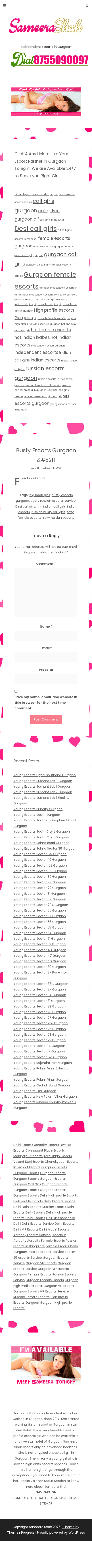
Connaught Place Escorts (45, 1150)
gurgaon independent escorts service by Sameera (48, 294)
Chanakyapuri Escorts (61, 1161)
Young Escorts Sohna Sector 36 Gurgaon (45, 848)
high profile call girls (46, 304)
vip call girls (55, 396)
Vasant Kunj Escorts (28, 1161)
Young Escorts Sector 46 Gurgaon (39, 961)
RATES (43, 1498)
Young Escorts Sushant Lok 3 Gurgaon (42, 781)
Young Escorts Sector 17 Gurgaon (39, 1051)
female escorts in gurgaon (48, 246)
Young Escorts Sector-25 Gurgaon (40, 854)
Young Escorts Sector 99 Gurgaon (39, 882)
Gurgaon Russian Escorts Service (38, 1252)
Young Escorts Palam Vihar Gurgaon (41, 1079)
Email (46, 648)
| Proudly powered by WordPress (60, 1532)
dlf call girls (65, 230)
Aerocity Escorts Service (32, 1235)
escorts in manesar (26, 239)
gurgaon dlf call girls (38, 264)
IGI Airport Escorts (26, 1167)
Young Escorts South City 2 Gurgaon (41, 831)
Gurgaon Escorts (54, 1167)
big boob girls (23, 194)
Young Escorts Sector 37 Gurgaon (39, 989)
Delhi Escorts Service (38, 1223)
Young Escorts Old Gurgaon (34, 1091)
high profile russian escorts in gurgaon (37, 324)
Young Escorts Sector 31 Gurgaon (39, 1001)
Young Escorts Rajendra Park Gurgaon (42, 1063)
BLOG (73, 1498)
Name (46, 626)
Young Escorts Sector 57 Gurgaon (39, 916)
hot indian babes (32, 337)
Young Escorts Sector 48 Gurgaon (39, 950)
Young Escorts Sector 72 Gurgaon (39, 888)
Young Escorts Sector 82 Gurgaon (39, 876)
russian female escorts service (43, 385)
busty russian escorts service (53, 500)
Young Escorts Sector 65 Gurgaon (39, 910)
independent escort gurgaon (48, 345)
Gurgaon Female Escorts (32, 1274)
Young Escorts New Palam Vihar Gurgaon (45, 1096)
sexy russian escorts (58, 517)
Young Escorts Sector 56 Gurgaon (39, 922)
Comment (46, 563)
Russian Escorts (54, 1207)
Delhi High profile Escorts (59, 1195)
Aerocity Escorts (46, 1145)
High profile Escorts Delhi (32, 1201)
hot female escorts (51, 330)
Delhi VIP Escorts (25, 1229)
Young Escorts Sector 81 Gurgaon (39, 893)
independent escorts (36, 352)
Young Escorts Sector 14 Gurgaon (39, 1046)
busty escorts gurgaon (44, 194)
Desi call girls (36, 228)
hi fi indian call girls (51, 506)
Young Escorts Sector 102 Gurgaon (40, 865)
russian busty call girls (48, 512)
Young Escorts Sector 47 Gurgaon (39, 955)
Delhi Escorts (23, 1145)
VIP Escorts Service (54, 1291)
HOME (17, 1498)
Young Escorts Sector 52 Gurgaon (39, 944)
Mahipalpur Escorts (28, 1156)
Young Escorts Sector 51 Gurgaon (39, 938)
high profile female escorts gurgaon (55, 318)
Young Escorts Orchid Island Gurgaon (42, 1085)
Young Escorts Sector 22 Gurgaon (39, 1040)
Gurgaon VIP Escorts (41, 1263)
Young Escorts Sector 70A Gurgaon (40, 905)
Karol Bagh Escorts (58, 1156)
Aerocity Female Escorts (46, 1240)
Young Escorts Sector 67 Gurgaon (39, 899)
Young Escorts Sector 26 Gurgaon (39, 1029)
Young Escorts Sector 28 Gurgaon (39, 1012)
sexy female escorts (35, 396)
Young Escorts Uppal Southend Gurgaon (44, 775)
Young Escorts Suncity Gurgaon (38, 809)
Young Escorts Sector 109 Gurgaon (40, 871)
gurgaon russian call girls (30, 299)
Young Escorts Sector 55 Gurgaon (39, 927)
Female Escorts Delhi (62, 1246)
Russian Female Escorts (31, 1297)
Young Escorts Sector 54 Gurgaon (39, 933)
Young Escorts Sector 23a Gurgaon (40, 1023)
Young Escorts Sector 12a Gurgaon (40, 1057)
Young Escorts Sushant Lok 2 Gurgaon (42, 792)
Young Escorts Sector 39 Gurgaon (39, 967)
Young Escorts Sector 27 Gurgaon (39, 1017)
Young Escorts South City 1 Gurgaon (41, 837)
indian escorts (45, 360)
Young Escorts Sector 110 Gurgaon (39, 859)
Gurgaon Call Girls (27, 1184)
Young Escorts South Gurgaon (36, 814)
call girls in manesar (52, 219)
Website (46, 669)
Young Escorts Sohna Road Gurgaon (41, 843)
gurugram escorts (56, 299)
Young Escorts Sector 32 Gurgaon (39, 1006)
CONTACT (59, 1498)
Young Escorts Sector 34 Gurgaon (39, 995)
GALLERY (30, 1498)
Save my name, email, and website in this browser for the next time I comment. (46, 702)
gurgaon (38, 255)
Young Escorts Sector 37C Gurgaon (40, 984)
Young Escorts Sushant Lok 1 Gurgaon (42, 786)
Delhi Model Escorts (54, 1229)
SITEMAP (46, 1503)
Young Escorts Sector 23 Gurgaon (39, 1034)
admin (35, 468)
